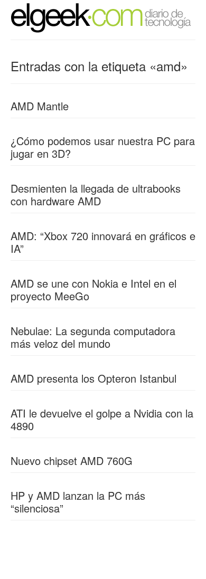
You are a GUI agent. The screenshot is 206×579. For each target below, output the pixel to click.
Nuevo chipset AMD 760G (72, 460)
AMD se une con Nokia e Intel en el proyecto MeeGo (93, 289)
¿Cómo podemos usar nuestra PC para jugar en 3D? (103, 147)
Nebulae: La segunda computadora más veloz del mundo (93, 337)
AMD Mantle (40, 105)
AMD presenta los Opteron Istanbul (93, 378)
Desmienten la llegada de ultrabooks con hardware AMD (96, 194)
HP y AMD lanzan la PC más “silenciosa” (78, 502)
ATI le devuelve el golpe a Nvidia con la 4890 (102, 419)
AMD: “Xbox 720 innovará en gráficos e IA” (103, 242)
